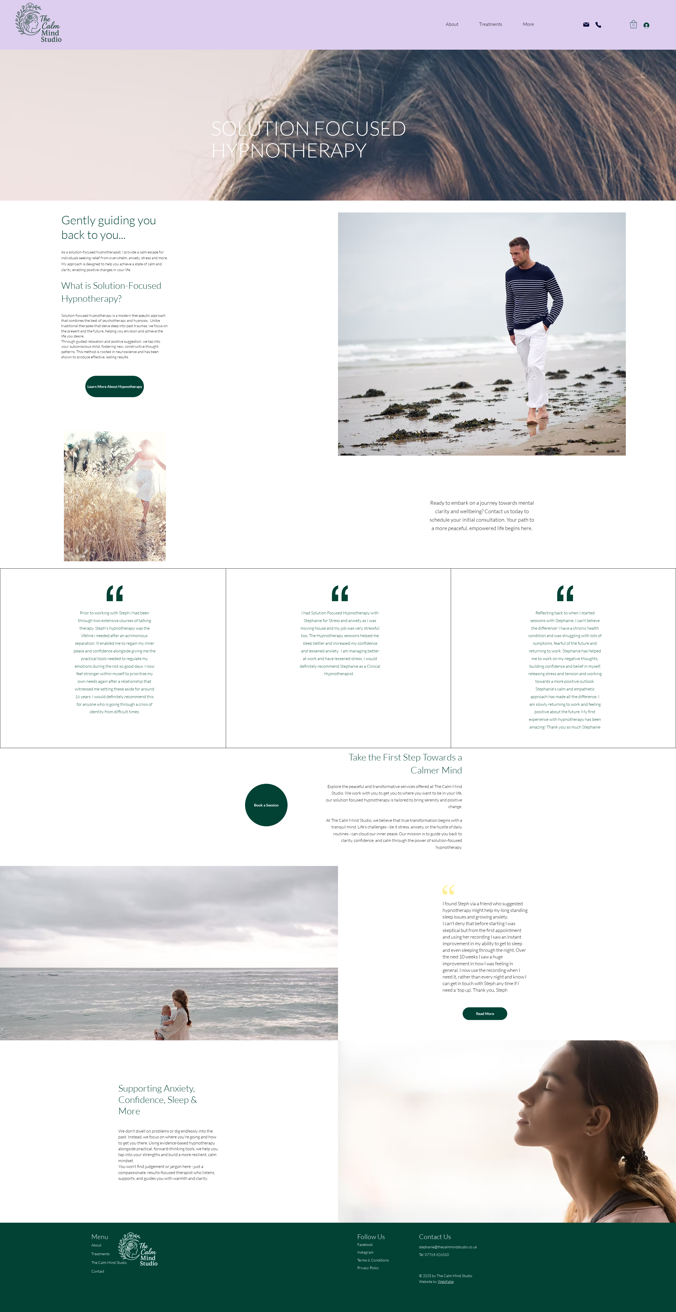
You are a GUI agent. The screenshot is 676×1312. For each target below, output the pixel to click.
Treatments (100, 1253)
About (96, 1245)
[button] (633, 24)
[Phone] (598, 24)
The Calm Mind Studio (109, 1262)
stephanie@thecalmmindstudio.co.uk (448, 1247)
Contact (97, 1271)
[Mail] (586, 24)
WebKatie (446, 1281)
